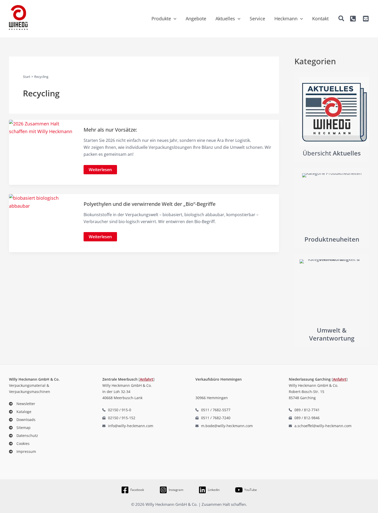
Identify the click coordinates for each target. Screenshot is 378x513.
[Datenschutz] (23, 435)
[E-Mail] (366, 18)
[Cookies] (19, 443)
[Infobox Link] (331, 117)
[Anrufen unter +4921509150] (353, 18)
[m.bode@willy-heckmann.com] (224, 425)
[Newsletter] (22, 403)
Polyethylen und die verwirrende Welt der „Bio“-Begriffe (149, 203)
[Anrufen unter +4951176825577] (212, 410)
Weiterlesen (100, 170)
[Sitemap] (20, 427)
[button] (173, 18)
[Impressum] (22, 451)
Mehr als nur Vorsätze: (110, 129)
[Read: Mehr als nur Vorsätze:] (43, 127)
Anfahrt (146, 379)
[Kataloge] (20, 411)
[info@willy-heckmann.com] (127, 425)
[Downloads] (22, 419)
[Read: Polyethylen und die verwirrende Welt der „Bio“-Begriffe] (43, 201)
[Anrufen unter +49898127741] (304, 410)
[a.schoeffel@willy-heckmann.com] (320, 425)
